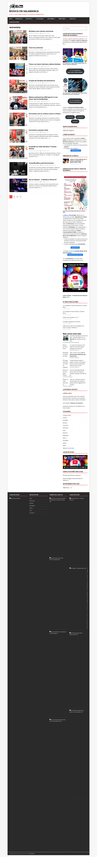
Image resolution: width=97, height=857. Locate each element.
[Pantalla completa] (85, 467)
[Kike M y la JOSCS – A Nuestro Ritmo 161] (77, 500)
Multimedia (50, 18)
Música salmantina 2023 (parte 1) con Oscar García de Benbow (43, 98)
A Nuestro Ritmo (14, 22)
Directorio (62, 18)
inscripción (80, 117)
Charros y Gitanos (36, 48)
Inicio (10, 18)
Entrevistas (19, 18)
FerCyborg (45, 82)
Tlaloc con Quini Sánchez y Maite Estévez (45, 64)
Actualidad (39, 18)
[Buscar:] (75, 28)
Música (77, 342)
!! (76, 403)
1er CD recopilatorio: (75, 101)
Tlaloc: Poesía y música (75, 352)
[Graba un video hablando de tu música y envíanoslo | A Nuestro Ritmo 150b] (66, 162)
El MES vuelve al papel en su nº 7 (71, 317)
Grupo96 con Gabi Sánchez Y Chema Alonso (42, 148)
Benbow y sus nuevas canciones (41, 31)
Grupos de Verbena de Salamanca (42, 81)
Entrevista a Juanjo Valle (38, 130)
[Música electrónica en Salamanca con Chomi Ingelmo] (57, 633)
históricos (77, 350)
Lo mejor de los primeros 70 (77, 345)
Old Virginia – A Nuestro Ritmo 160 (87, 584)
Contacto (72, 18)
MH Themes (31, 853)
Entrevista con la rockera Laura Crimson (45, 114)
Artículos (29, 18)
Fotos (64, 430)
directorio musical (68, 141)
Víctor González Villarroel (47, 165)
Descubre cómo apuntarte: (71, 148)
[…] (51, 39)
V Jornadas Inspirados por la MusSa (71, 321)
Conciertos (65, 425)
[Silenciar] (83, 467)
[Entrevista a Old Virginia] (57, 501)
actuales (65, 417)
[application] (75, 462)
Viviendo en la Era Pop (68, 448)
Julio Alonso (43, 33)
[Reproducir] (65, 467)
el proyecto (70, 117)
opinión (64, 443)
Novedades (65, 440)
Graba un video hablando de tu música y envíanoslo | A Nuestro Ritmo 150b (78, 161)
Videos (64, 445)
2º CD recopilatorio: (75, 71)
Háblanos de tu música (70, 156)
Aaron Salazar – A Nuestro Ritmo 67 (43, 180)
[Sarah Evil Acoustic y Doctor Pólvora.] (57, 559)
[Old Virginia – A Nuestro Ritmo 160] (77, 568)
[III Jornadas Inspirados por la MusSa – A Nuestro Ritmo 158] (77, 712)
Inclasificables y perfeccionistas (41, 163)
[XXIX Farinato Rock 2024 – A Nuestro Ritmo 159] (77, 634)
